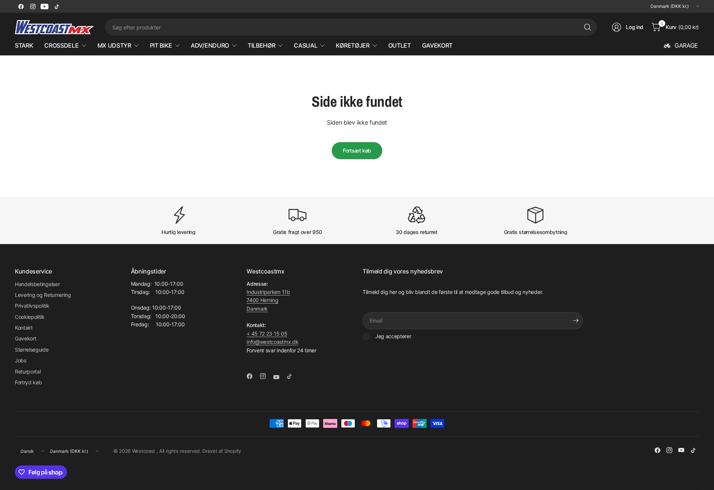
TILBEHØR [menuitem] (261, 45)
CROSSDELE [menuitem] (61, 45)
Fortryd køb (28, 382)
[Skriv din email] (575, 320)
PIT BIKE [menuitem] (161, 45)
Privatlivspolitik (32, 305)
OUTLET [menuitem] (399, 45)
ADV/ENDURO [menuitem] (210, 45)
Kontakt (24, 327)
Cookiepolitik (30, 317)
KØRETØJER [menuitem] (352, 45)
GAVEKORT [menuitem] (437, 45)
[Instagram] (33, 6)
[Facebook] (21, 6)
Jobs (20, 360)
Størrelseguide (32, 349)
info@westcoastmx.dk (272, 342)
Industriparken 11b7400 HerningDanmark (268, 300)
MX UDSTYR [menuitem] (114, 45)
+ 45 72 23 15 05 (267, 333)
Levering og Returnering (43, 295)
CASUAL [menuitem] (305, 45)
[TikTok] (56, 6)
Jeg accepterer (393, 336)
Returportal (28, 371)
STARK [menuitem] (24, 45)
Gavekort (25, 338)
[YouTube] (45, 6)
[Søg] (587, 27)
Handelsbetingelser (37, 284)
